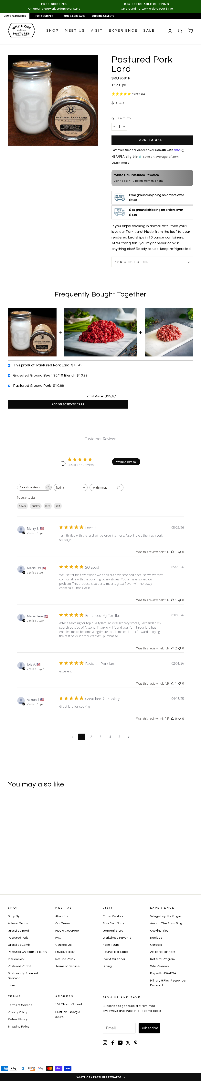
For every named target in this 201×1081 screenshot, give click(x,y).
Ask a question (132, 262)
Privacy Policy (65, 951)
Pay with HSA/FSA (163, 973)
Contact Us (63, 944)
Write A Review (126, 462)
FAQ (58, 937)
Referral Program (162, 959)
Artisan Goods (18, 923)
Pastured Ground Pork (32, 386)
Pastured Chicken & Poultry (27, 951)
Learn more (120, 163)
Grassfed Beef (18, 930)
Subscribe (149, 1028)
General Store (113, 930)
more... (12, 985)
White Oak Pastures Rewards (136, 175)
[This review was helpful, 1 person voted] (172, 552)
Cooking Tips (159, 930)
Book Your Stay (113, 923)
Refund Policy (65, 959)
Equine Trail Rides (115, 951)
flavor (22, 506)
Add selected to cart (68, 404)
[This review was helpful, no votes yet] (172, 718)
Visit (97, 30)
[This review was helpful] (172, 648)
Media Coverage (67, 930)
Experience (123, 30)
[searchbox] (30, 487)
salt (58, 506)
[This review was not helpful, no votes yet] (179, 552)
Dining (107, 966)
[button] (100, 1077)
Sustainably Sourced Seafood (23, 976)
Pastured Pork (18, 937)
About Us (61, 916)
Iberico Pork (16, 959)
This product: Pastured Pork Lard (41, 365)
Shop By (14, 916)
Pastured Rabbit (19, 966)
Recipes (156, 937)
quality (36, 506)
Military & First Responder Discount (168, 983)
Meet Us (75, 30)
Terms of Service (67, 966)
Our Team (62, 923)
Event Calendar (114, 959)
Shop (52, 30)
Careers (156, 944)
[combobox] (71, 487)
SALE (149, 30)
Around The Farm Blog (166, 923)
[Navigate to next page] (128, 737)
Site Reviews (159, 966)
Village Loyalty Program (167, 916)
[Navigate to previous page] (72, 737)
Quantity (121, 118)
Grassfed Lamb (19, 944)
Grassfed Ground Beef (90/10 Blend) (44, 375)
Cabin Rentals (113, 916)
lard (47, 506)
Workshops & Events (117, 937)
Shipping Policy (19, 1026)
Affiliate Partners (162, 951)
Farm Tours (111, 944)
